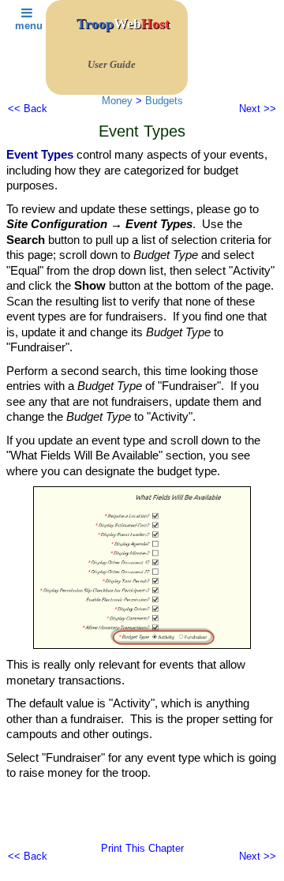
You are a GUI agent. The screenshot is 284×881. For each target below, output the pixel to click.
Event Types (39, 154)
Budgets (164, 101)
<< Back (27, 108)
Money (117, 101)
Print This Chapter (142, 848)
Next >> (257, 108)
